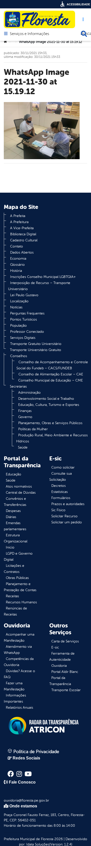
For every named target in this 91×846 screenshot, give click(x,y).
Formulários (60, 498)
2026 (58, 839)
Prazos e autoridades (67, 504)
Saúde (23, 447)
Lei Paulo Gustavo (24, 295)
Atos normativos (19, 486)
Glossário (17, 265)
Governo (25, 417)
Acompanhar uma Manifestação (19, 637)
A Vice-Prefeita (22, 228)
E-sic (55, 647)
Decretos (58, 486)
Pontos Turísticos (23, 319)
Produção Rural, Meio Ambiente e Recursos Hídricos (52, 438)
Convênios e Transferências (15, 502)
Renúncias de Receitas (15, 611)
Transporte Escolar (66, 690)
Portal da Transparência (60, 681)
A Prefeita (17, 216)
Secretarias (18, 386)
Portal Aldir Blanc (64, 672)
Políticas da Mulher (33, 429)
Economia (18, 258)
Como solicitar (63, 467)
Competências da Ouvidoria (19, 662)
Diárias (11, 517)
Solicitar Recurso (64, 516)
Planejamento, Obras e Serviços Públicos (50, 423)
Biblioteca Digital (23, 234)
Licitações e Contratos (14, 569)
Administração (29, 392)
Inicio (10, 547)
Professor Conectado (27, 332)
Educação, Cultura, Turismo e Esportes (48, 405)
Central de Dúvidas (21, 492)
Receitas (12, 596)
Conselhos (18, 356)
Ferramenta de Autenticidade (62, 656)
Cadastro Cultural (23, 240)
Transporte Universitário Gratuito (35, 350)
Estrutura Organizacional (15, 538)
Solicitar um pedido (66, 522)
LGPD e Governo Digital (18, 556)
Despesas (13, 511)
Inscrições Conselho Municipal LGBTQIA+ (43, 277)
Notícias (16, 307)
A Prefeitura (19, 222)
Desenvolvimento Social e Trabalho (46, 399)
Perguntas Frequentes (27, 313)
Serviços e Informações (29, 34)
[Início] (5, 41)
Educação (13, 474)
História (16, 271)
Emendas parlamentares (15, 526)
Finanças (25, 411)
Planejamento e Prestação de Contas (20, 587)
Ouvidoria (59, 666)
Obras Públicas (17, 578)
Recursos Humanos (21, 602)
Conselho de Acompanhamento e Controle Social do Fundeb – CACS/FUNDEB (52, 365)
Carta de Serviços (65, 641)
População (18, 325)
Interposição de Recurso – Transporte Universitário (39, 286)
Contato (16, 246)
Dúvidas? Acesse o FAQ (19, 674)
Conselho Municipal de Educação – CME (50, 380)
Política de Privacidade (35, 751)
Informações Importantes (15, 698)
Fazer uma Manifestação (14, 686)
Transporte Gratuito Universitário (35, 344)
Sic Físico (58, 510)
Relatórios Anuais (19, 707)
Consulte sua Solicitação (60, 477)
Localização (19, 301)
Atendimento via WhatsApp (18, 650)
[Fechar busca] (84, 34)
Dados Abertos (22, 252)
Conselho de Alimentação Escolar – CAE (50, 374)
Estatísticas (59, 492)
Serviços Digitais (22, 338)
